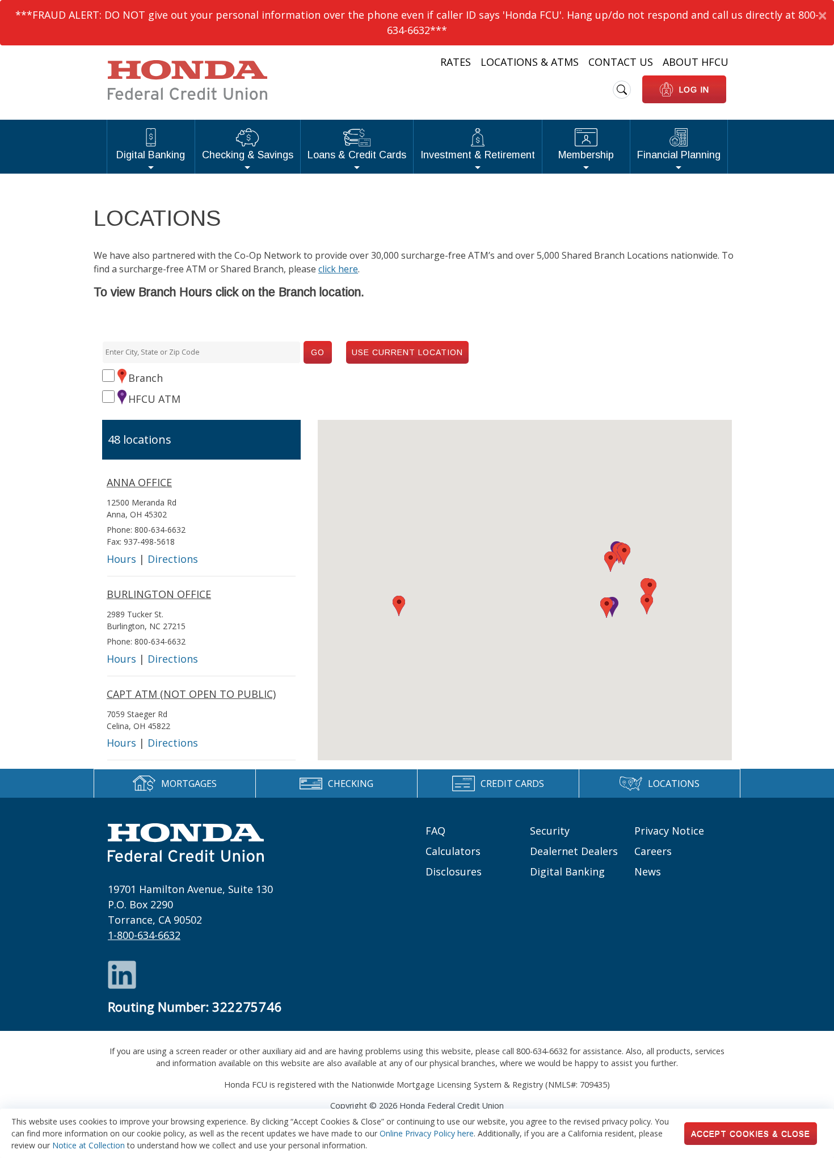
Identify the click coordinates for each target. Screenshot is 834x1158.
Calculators (453, 851)
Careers (653, 851)
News (647, 871)
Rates (455, 62)
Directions (173, 559)
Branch (145, 378)
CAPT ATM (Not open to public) (191, 694)
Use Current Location (407, 352)
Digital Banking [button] (150, 155)
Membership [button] (586, 155)
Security (550, 830)
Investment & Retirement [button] (477, 155)
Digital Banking (567, 871)
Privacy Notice (669, 830)
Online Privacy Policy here (427, 1133)
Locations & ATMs (530, 62)
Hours (121, 559)
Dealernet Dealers (574, 851)
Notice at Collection (88, 1145)
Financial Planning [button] (679, 155)
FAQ (435, 830)
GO (318, 352)
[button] (606, 607)
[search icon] (622, 90)
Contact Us (620, 62)
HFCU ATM (154, 399)
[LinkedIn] (122, 973)
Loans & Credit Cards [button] (357, 155)
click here (338, 269)
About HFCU (695, 62)
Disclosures (454, 871)
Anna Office (139, 482)
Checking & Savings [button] (247, 155)
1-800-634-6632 (144, 935)
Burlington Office (159, 594)
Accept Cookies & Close (750, 1133)
